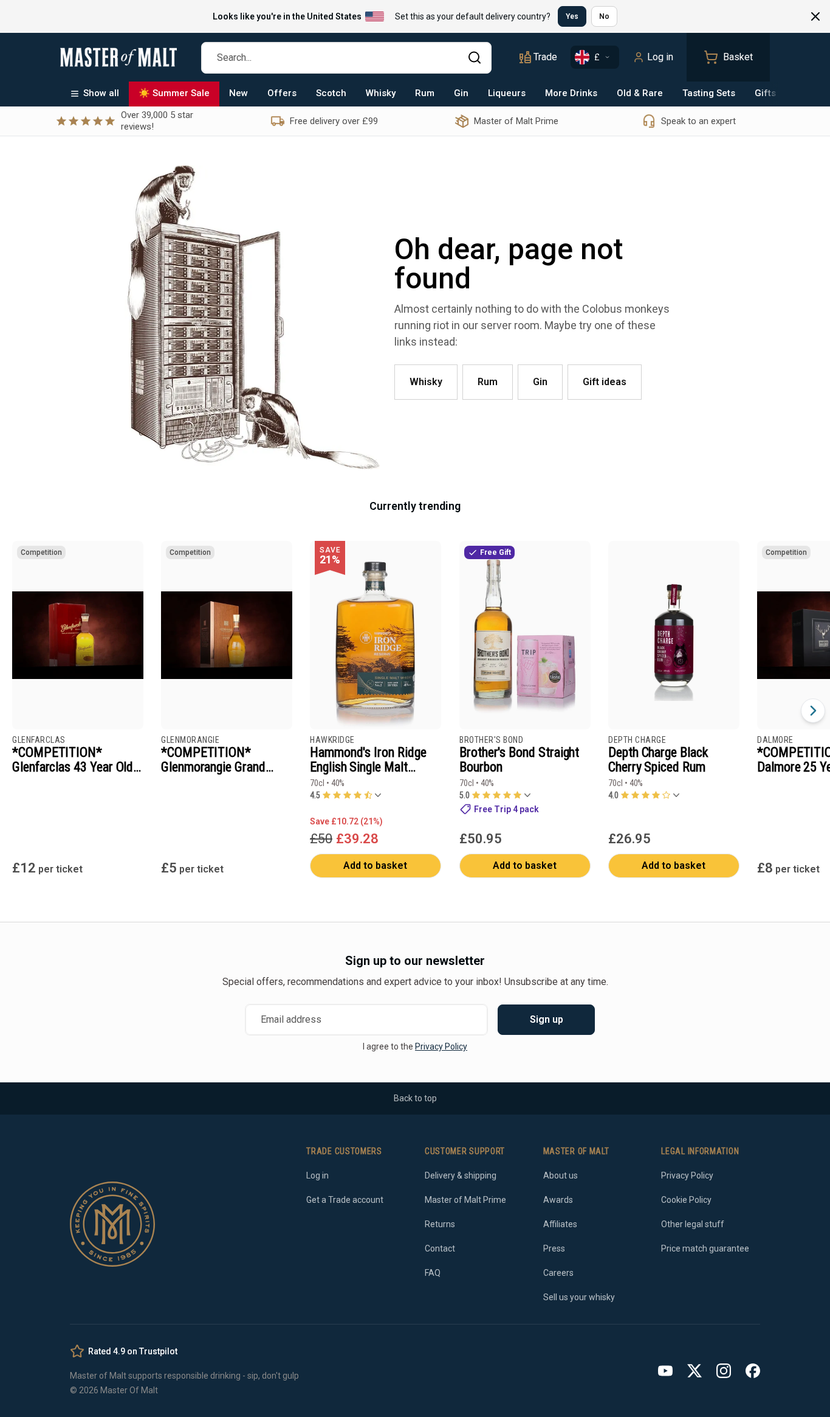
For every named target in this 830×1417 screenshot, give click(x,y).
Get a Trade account (344, 1200)
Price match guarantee (705, 1248)
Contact (440, 1248)
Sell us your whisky (579, 1297)
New (238, 93)
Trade (545, 57)
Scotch (331, 93)
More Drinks (571, 93)
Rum (424, 93)
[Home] (118, 57)
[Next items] (813, 710)
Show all (101, 93)
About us (560, 1175)
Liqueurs (507, 93)
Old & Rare (640, 93)
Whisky (381, 93)
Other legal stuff (692, 1224)
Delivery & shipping (460, 1175)
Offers (282, 93)
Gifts (765, 93)
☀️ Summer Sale (174, 93)
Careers (558, 1273)
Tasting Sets (708, 93)
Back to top (415, 1098)
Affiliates (560, 1224)
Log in (660, 57)
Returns (440, 1224)
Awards (558, 1200)
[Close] (815, 16)
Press (554, 1248)
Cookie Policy (686, 1200)
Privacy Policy (441, 1046)
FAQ (433, 1273)
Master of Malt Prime (465, 1200)
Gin (461, 93)
